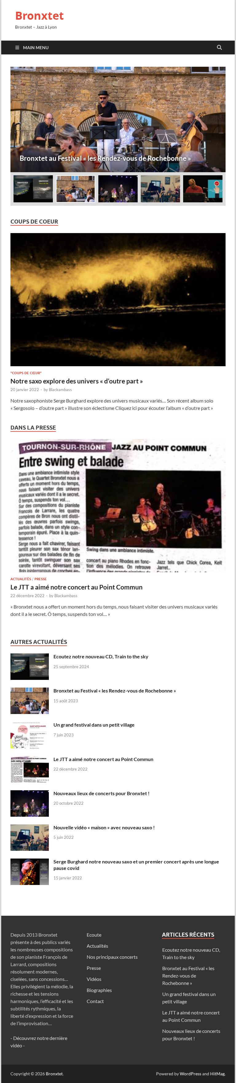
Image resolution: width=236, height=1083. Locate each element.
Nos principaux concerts (112, 957)
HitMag (217, 1073)
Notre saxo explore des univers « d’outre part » (76, 381)
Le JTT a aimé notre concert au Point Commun (76, 587)
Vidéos (94, 979)
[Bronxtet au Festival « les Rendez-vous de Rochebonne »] (118, 119)
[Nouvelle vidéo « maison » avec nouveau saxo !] (29, 828)
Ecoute (94, 935)
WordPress (190, 1073)
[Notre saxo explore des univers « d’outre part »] (118, 301)
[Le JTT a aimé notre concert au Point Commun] (118, 507)
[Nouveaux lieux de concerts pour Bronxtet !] (29, 794)
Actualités (20, 579)
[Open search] (219, 48)
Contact (95, 1001)
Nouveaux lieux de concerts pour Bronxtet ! (101, 793)
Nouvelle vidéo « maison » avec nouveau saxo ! (104, 827)
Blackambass (60, 389)
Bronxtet (39, 15)
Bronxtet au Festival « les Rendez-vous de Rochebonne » (114, 690)
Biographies (99, 990)
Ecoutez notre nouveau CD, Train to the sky (100, 656)
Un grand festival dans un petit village (94, 725)
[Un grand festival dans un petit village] (29, 725)
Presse (40, 579)
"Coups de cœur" (25, 373)
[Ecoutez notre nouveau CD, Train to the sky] (29, 657)
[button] (215, 119)
